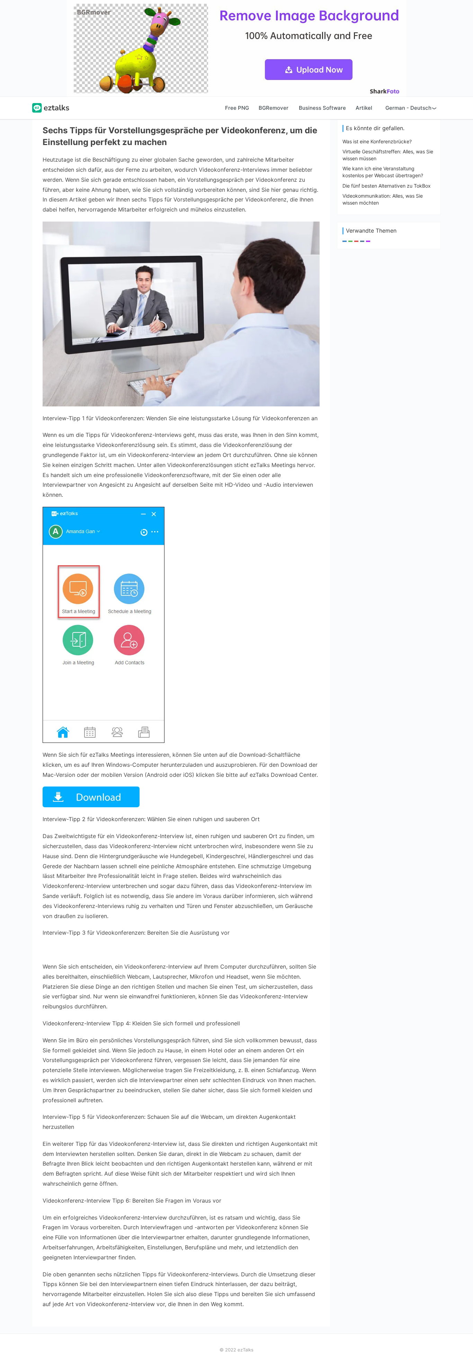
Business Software (322, 108)
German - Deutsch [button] (408, 108)
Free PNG (237, 108)
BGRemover (273, 108)
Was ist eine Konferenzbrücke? (377, 141)
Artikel (364, 108)
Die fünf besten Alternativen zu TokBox (386, 186)
